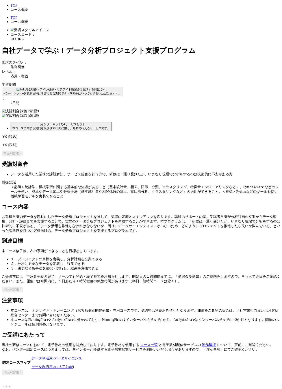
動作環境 (209, 345)
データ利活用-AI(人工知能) (53, 367)
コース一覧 (149, 345)
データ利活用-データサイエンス (57, 358)
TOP (14, 5)
